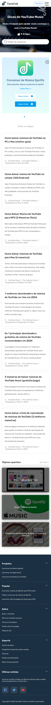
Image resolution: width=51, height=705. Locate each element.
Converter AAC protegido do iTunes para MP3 (18, 599)
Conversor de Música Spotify (25, 80)
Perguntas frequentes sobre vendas (15, 649)
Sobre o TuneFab (8, 614)
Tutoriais (5, 654)
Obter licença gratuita (10, 662)
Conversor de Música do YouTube (14, 577)
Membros (39, 3)
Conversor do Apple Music (11, 573)
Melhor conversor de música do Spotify (16, 595)
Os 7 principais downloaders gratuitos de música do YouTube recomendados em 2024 (23, 337)
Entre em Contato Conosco (12, 618)
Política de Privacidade (10, 626)
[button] (22, 116)
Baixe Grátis (23, 96)
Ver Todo (44, 462)
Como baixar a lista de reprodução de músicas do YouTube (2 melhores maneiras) (25, 417)
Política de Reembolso (10, 658)
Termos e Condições (9, 622)
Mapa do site (6, 631)
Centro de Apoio (8, 645)
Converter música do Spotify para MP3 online (19, 591)
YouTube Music (14, 161)
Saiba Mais (25, 88)
